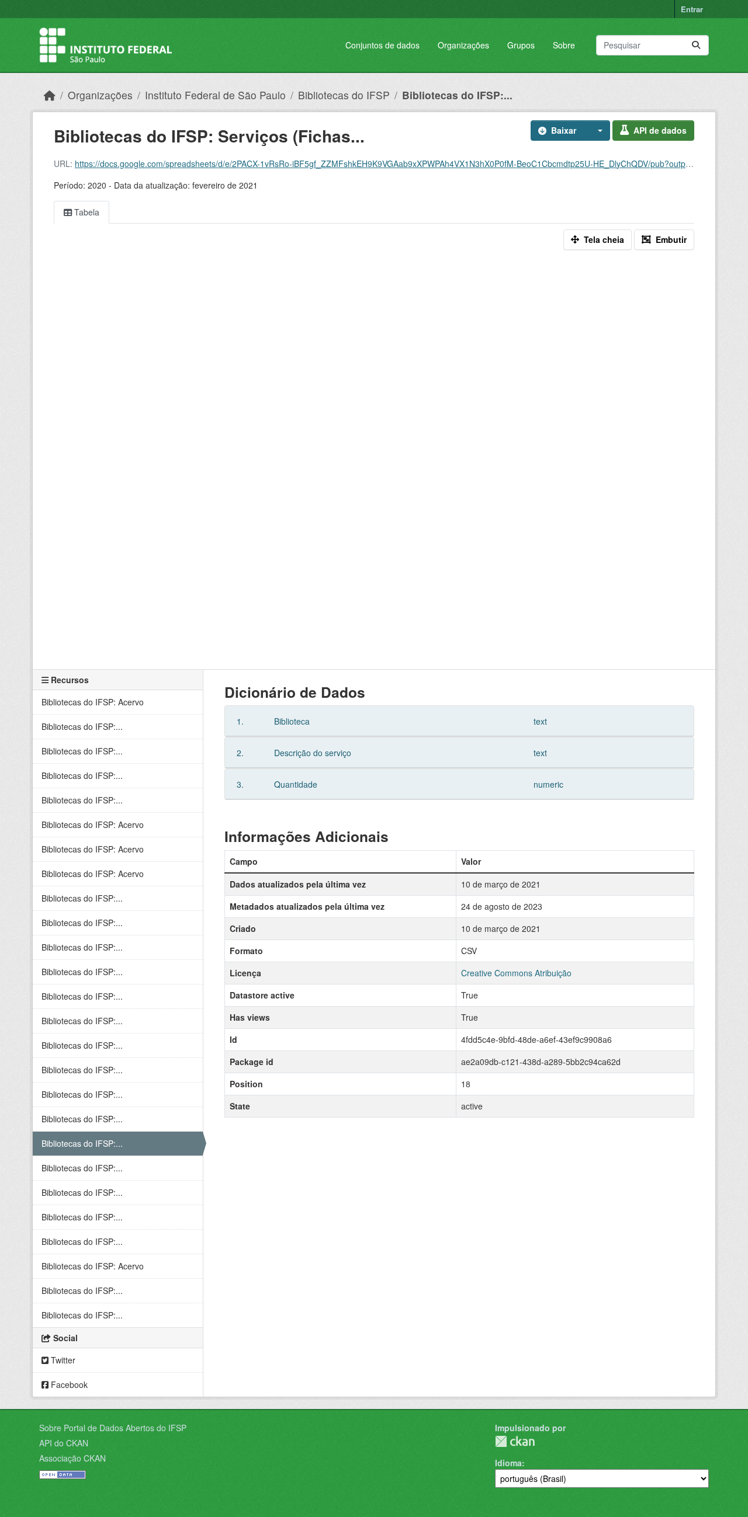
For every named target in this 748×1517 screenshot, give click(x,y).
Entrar (692, 9)
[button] (596, 130)
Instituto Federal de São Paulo (215, 95)
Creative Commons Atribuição (516, 973)
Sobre (564, 45)
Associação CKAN (72, 1458)
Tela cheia (604, 239)
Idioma (508, 1463)
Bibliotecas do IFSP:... (457, 95)
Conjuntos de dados (382, 45)
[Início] (50, 95)
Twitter (62, 1360)
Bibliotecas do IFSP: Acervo (92, 702)
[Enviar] (696, 45)
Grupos (521, 45)
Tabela (85, 212)
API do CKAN (63, 1443)
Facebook (68, 1384)
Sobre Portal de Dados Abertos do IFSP (112, 1428)
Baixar (563, 130)
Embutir (671, 239)
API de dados (660, 130)
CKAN (515, 1441)
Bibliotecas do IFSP (344, 95)
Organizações (463, 45)
